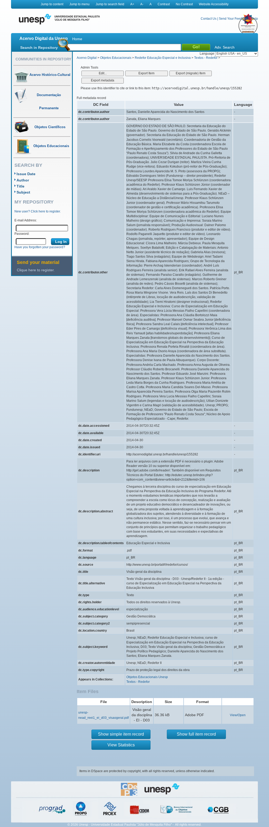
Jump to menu (79, 4)
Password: (21, 234)
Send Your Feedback (234, 18)
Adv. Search (225, 47)
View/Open (238, 715)
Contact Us (208, 18)
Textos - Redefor (206, 58)
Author (23, 180)
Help (254, 18)
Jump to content (52, 4)
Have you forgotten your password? (39, 247)
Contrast (164, 4)
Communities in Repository (43, 59)
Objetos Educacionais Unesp (147, 677)
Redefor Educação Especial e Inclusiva (163, 58)
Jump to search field (110, 4)
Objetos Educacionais (115, 58)
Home (77, 39)
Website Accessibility (214, 4)
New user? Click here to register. (37, 211)
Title (20, 186)
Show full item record (196, 734)
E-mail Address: (25, 220)
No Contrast (184, 4)
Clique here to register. (36, 270)
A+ (132, 4)
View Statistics (121, 745)
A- (141, 4)
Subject (23, 192)
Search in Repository (39, 47)
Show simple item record (121, 734)
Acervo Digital (87, 58)
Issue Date (26, 174)
